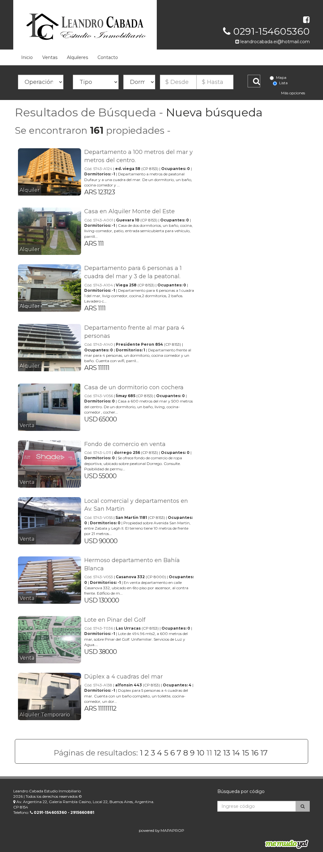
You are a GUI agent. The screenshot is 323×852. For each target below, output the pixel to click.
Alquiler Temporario (45, 715)
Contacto (107, 57)
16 (254, 752)
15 (245, 752)
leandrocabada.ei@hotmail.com (274, 41)
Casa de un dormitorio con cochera (134, 387)
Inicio (27, 57)
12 (217, 752)
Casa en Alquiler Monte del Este (129, 211)
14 (236, 752)
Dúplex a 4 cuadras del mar (123, 676)
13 (226, 752)
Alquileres (77, 57)
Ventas (49, 57)
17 (264, 752)
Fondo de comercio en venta (125, 444)
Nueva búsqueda (214, 112)
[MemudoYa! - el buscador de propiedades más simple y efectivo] (284, 844)
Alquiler (30, 190)
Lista (283, 82)
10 (200, 752)
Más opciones (293, 93)
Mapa (281, 77)
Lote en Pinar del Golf (114, 619)
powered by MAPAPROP (161, 830)
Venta (27, 425)
